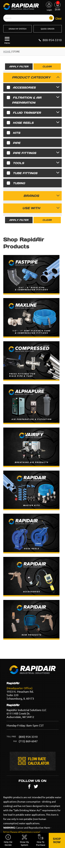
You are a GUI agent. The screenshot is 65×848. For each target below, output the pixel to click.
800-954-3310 (52, 40)
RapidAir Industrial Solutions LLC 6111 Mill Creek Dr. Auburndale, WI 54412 (26, 711)
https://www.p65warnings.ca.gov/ (21, 831)
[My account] (49, 5)
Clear (47, 66)
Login (49, 9)
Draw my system (24, 843)
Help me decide (8, 843)
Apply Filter (18, 66)
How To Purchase (40, 843)
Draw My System (17, 28)
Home (6, 51)
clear (58, 18)
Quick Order (47, 28)
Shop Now (57, 840)
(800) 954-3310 (28, 736)
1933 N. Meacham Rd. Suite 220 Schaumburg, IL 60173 (20, 691)
